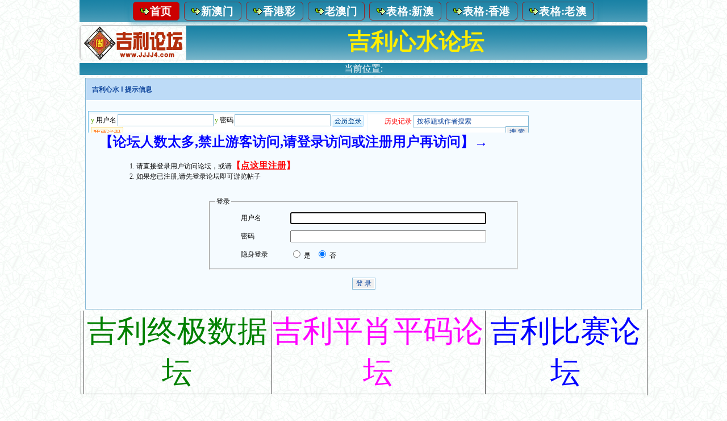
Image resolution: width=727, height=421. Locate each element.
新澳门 (217, 11)
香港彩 (279, 11)
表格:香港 (487, 11)
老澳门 (341, 11)
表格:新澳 (410, 11)
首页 (161, 11)
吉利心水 (105, 89)
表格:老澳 (563, 11)
